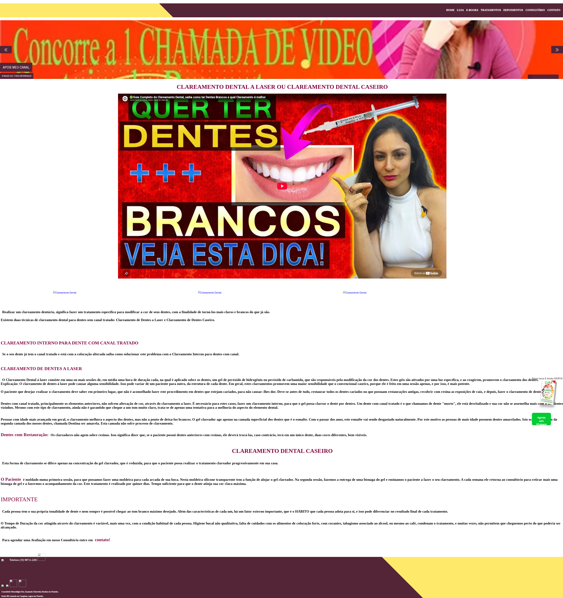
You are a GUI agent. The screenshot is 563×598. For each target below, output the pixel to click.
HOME (450, 10)
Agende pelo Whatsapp (541, 421)
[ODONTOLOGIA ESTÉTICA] (539, 77)
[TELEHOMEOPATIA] (534, 77)
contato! (102, 539)
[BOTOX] (547, 77)
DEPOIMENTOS (513, 10)
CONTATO (553, 10)
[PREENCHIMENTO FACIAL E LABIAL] (552, 77)
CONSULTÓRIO (535, 10)
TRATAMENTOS (491, 10)
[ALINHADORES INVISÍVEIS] (556, 77)
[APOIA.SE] (530, 77)
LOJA (460, 10)
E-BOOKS (472, 10)
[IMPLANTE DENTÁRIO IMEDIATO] (543, 77)
